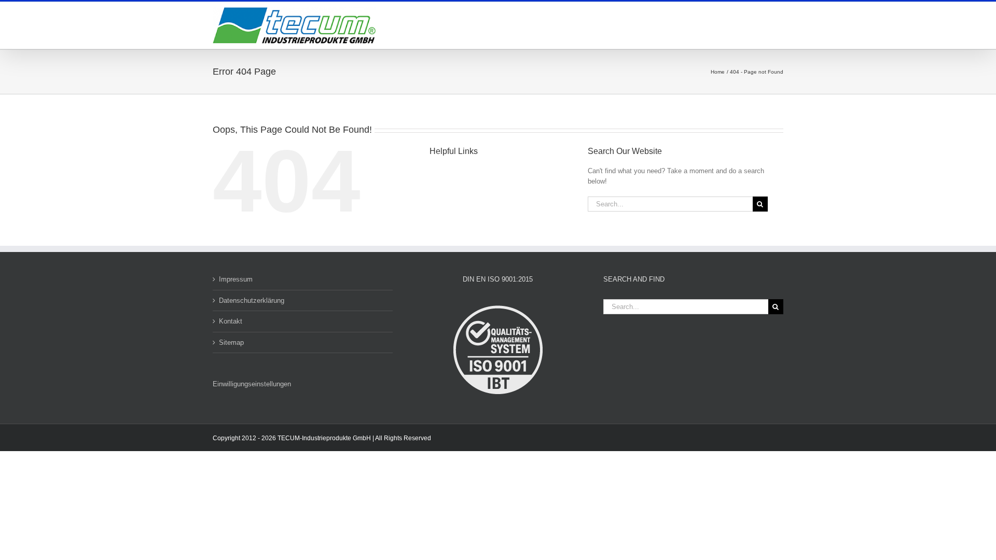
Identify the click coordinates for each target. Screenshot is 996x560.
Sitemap (231, 342)
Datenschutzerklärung (251, 300)
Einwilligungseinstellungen (252, 384)
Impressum (236, 279)
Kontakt (230, 321)
